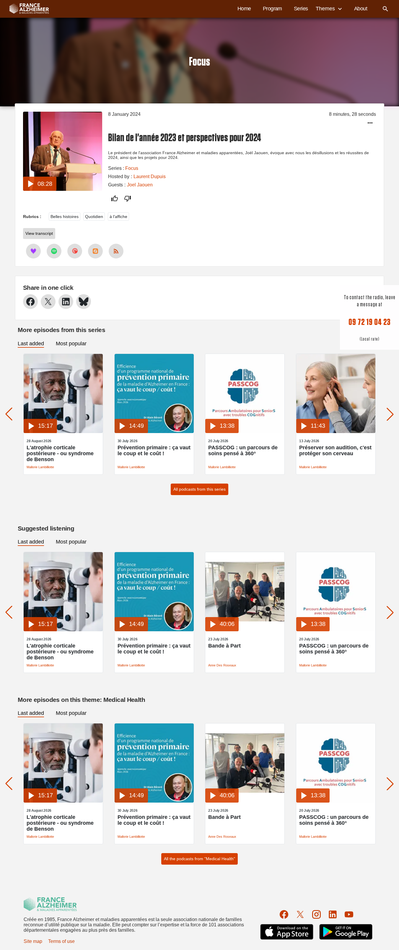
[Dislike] (127, 198)
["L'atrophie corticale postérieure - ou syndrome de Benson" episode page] (63, 431)
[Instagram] (316, 914)
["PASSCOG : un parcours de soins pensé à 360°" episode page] (244, 431)
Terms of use (61, 941)
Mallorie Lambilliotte (40, 467)
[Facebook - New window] (30, 301)
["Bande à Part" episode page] (244, 629)
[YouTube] (349, 914)
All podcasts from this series (199, 489)
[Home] (26, 9)
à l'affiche (118, 216)
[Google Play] (345, 932)
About (360, 9)
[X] (300, 914)
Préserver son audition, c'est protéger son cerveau (335, 450)
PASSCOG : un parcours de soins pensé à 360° (243, 450)
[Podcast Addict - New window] (95, 251)
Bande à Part (224, 646)
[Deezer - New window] (33, 251)
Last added (31, 344)
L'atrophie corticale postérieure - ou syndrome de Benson (60, 453)
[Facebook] (284, 914)
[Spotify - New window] (54, 251)
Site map (33, 941)
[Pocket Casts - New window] (74, 251)
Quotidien (94, 216)
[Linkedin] (333, 914)
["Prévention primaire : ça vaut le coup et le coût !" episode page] (154, 431)
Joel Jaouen (140, 184)
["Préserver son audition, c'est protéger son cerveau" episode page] (335, 431)
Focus (131, 168)
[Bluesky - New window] (83, 301)
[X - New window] (48, 301)
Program (272, 9)
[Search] (385, 8)
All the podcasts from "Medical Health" (199, 858)
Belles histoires (65, 216)
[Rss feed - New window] (116, 251)
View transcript (39, 233)
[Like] (114, 198)
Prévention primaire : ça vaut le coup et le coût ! (154, 450)
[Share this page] (370, 123)
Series (301, 9)
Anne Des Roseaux (222, 665)
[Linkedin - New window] (65, 301)
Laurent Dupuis (149, 176)
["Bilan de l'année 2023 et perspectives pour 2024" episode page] (62, 189)
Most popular (71, 344)
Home (244, 9)
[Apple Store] (286, 932)
